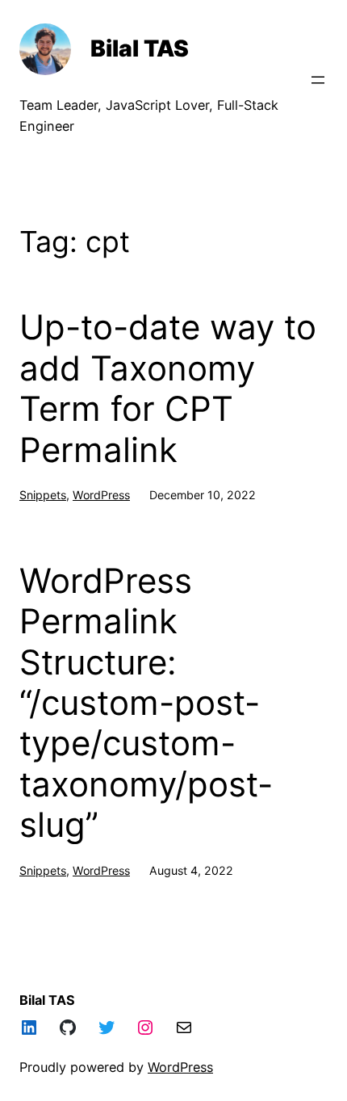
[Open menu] (318, 80)
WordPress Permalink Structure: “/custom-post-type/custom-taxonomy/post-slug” (146, 703)
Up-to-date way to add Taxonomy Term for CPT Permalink (167, 388)
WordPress (101, 495)
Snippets (42, 495)
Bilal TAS (139, 48)
